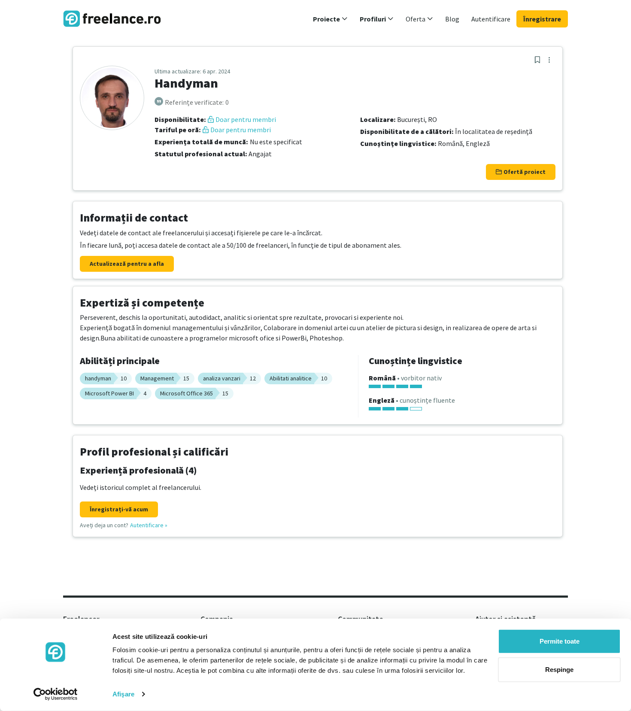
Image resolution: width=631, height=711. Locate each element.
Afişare (123, 694)
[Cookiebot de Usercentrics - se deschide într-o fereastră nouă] (55, 694)
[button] (330, 18)
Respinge (559, 669)
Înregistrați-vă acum (119, 509)
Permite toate (559, 641)
